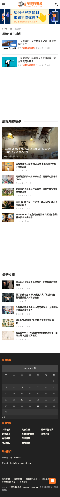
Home (4, 29)
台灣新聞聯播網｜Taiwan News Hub (23, 487)
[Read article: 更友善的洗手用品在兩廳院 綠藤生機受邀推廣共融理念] (8, 192)
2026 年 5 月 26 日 (23, 208)
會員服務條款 (31, 479)
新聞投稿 (23, 482)
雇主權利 (18, 29)
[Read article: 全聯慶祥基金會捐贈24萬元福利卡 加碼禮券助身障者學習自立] (8, 310)
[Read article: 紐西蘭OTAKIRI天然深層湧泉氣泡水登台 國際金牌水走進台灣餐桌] (8, 335)
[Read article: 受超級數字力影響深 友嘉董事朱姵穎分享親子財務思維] (8, 166)
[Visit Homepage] (30, 4)
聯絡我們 (18, 479)
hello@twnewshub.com (21, 463)
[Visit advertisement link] (30, 16)
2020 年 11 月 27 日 (24, 183)
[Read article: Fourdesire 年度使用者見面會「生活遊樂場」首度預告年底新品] (8, 217)
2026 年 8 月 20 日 (23, 288)
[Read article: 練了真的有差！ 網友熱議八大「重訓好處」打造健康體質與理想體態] (8, 297)
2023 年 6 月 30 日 (44, 65)
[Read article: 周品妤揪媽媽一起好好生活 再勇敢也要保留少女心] (8, 179)
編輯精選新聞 (47, 429)
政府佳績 (26, 429)
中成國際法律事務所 (28, 48)
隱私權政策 (46, 479)
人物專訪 (6, 429)
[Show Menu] (3, 4)
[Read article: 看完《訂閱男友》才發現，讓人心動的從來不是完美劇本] (8, 205)
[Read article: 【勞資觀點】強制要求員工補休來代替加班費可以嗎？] (9, 62)
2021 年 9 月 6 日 (23, 221)
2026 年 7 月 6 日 (12, 156)
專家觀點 (6, 443)
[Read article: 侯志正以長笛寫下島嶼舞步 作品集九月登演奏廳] (8, 284)
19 (22, 400)
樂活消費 (26, 438)
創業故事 (6, 434)
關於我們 (6, 479)
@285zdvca (16, 458)
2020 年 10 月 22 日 (24, 196)
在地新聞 (6, 438)
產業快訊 (26, 443)
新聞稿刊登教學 (8, 482)
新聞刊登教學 (28, 434)
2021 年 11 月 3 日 (23, 170)
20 (30, 400)
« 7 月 (5, 417)
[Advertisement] (30, 95)
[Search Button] (56, 4)
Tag (10, 29)
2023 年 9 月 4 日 (43, 48)
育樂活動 (45, 434)
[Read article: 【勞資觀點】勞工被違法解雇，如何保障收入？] (9, 45)
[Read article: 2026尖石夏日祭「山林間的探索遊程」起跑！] (8, 323)
